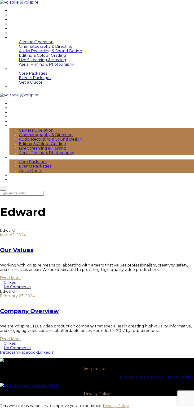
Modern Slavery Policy (141, 377)
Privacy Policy (181, 377)
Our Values (16, 250)
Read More (10, 278)
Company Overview (29, 311)
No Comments (17, 287)
